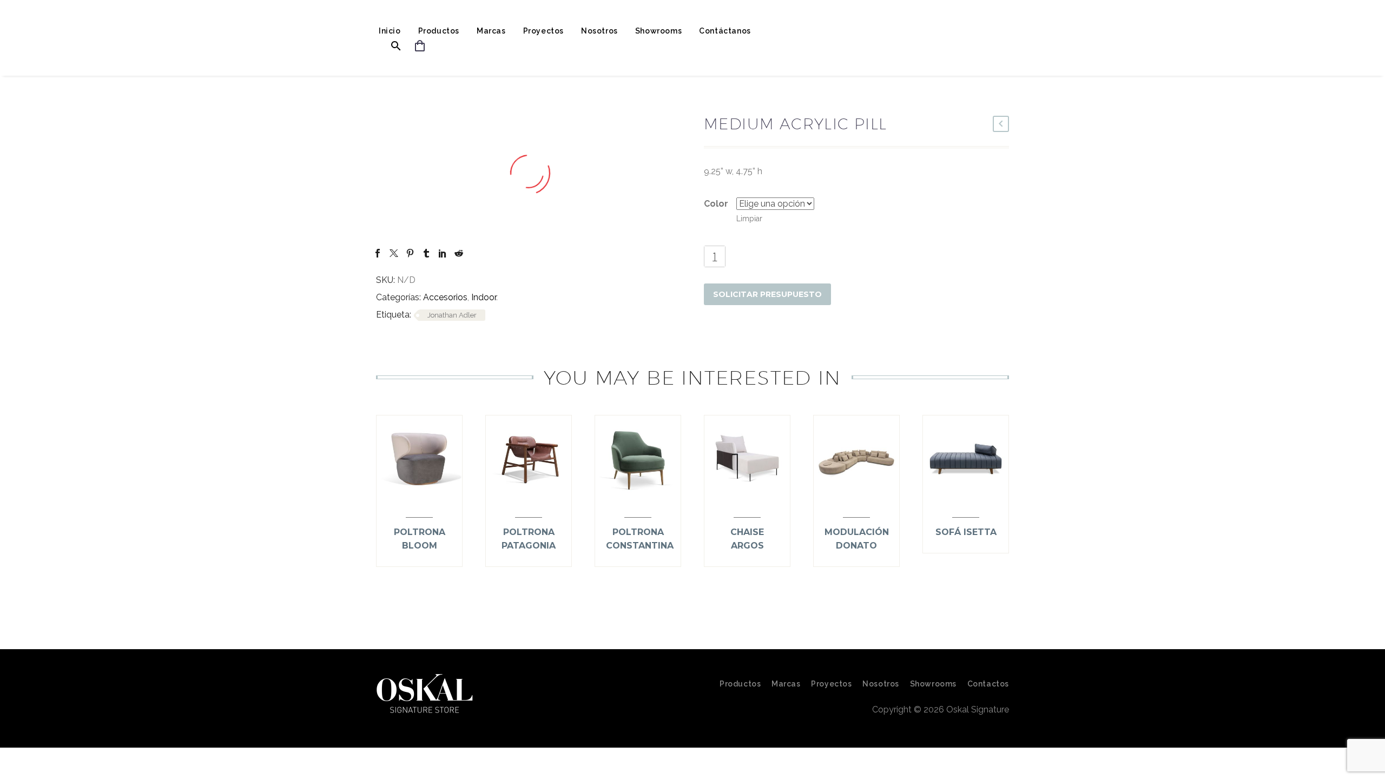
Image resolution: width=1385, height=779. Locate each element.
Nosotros (599, 31)
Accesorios (445, 297)
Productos (438, 31)
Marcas (491, 31)
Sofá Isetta (966, 532)
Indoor (483, 297)
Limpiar (749, 218)
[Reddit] (458, 253)
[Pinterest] (410, 253)
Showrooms (658, 31)
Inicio (390, 31)
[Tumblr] (426, 253)
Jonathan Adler (452, 315)
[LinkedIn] (442, 253)
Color (716, 204)
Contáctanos (725, 31)
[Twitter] (394, 253)
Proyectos (543, 31)
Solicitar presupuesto (767, 294)
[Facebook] (377, 253)
